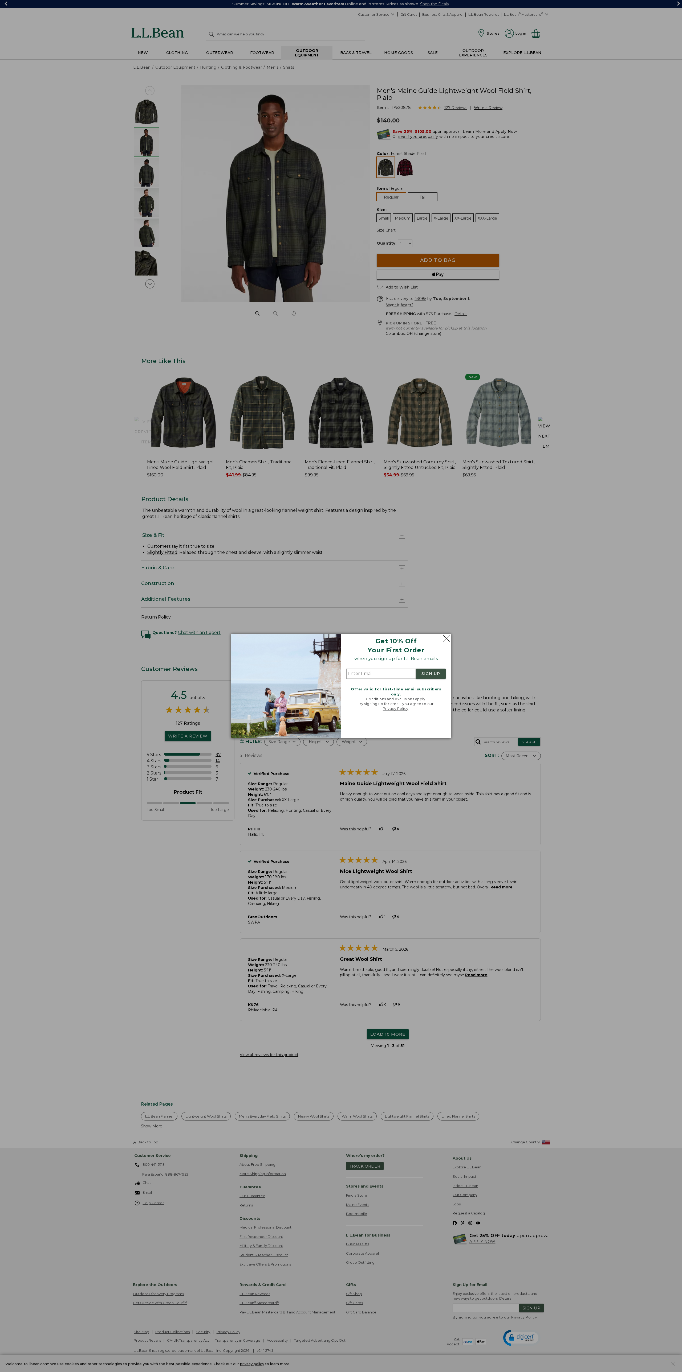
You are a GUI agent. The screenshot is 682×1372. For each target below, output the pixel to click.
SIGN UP (430, 673)
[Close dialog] (445, 638)
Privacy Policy (395, 709)
